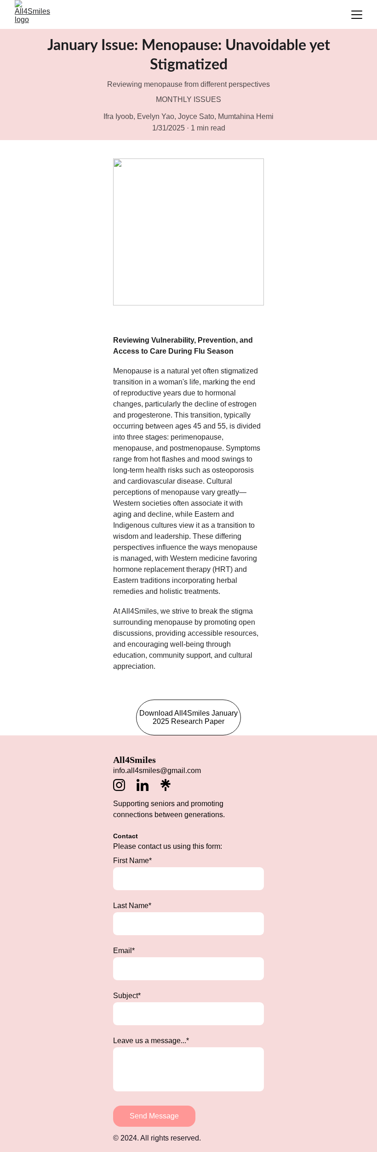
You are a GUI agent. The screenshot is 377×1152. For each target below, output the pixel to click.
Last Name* (132, 905)
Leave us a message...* (151, 1041)
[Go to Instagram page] (123, 785)
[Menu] (356, 15)
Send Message (154, 1116)
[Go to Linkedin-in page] (147, 785)
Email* (124, 950)
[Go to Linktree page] (165, 785)
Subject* (127, 996)
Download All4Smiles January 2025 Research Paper (188, 717)
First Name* (132, 860)
